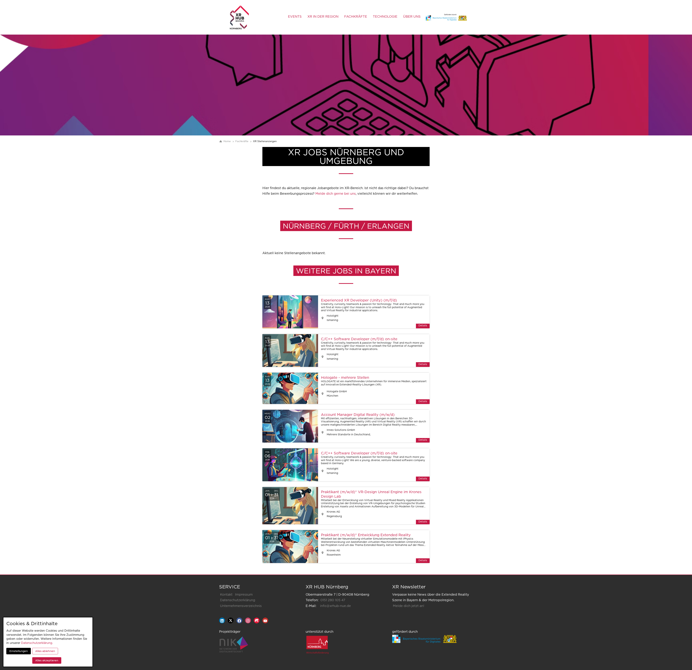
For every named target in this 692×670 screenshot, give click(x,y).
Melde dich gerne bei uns (335, 193)
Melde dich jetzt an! (408, 606)
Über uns (412, 16)
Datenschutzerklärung (237, 600)
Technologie (385, 16)
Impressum (244, 594)
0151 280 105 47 (332, 600)
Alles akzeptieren (46, 660)
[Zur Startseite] (239, 17)
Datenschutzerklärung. (37, 643)
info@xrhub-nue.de (335, 606)
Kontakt (226, 594)
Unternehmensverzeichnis (241, 606)
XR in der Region (322, 16)
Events (295, 16)
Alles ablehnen (45, 651)
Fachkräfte (355, 16)
